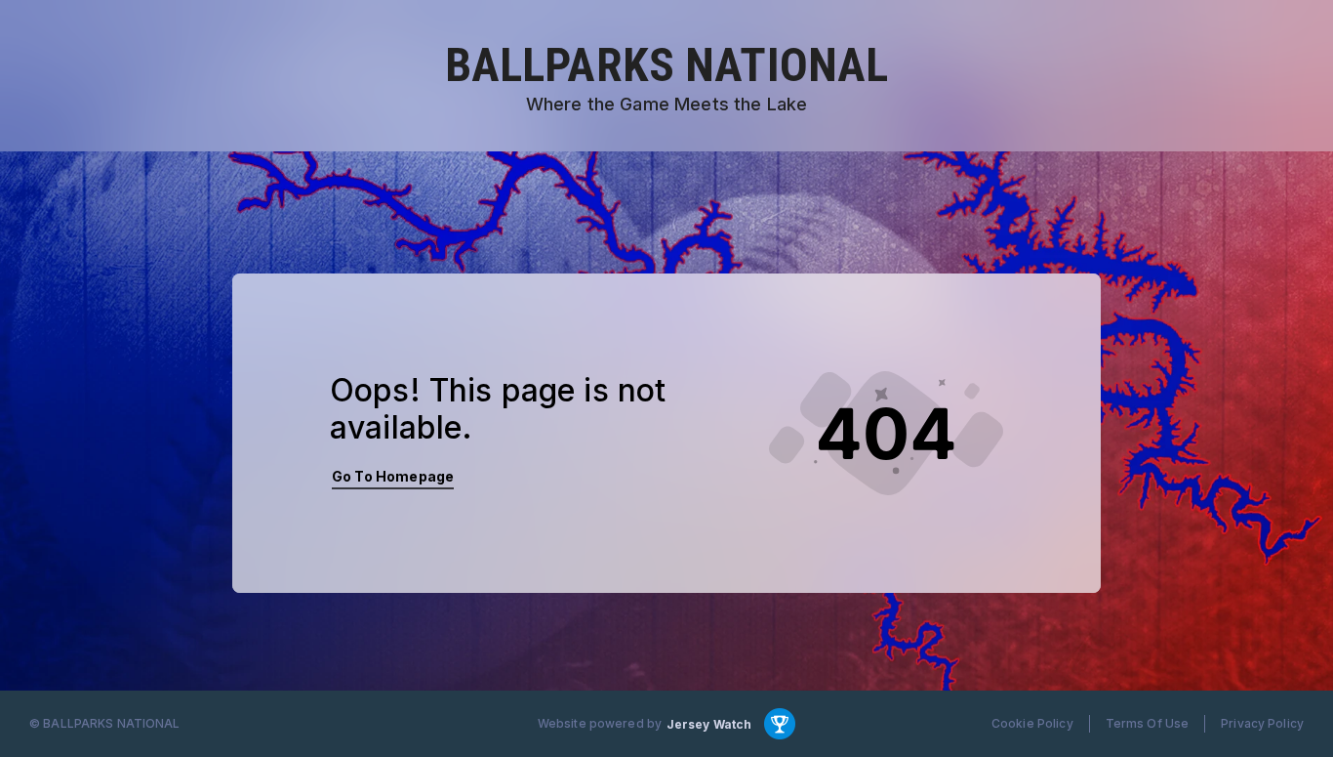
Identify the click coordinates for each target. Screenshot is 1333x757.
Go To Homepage (393, 476)
